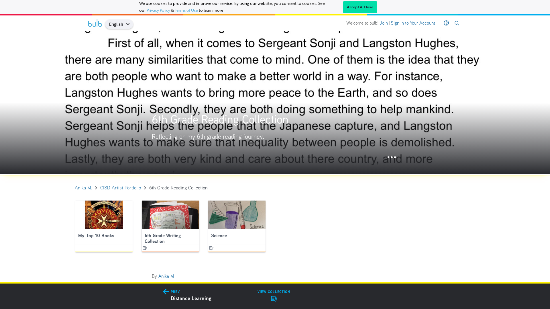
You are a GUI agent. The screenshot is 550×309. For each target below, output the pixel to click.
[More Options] (391, 157)
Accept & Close (360, 7)
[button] (130, 24)
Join (384, 23)
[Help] (446, 23)
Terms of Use (186, 10)
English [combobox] (116, 24)
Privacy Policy (158, 10)
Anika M (166, 276)
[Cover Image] (275, 102)
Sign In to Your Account (413, 23)
